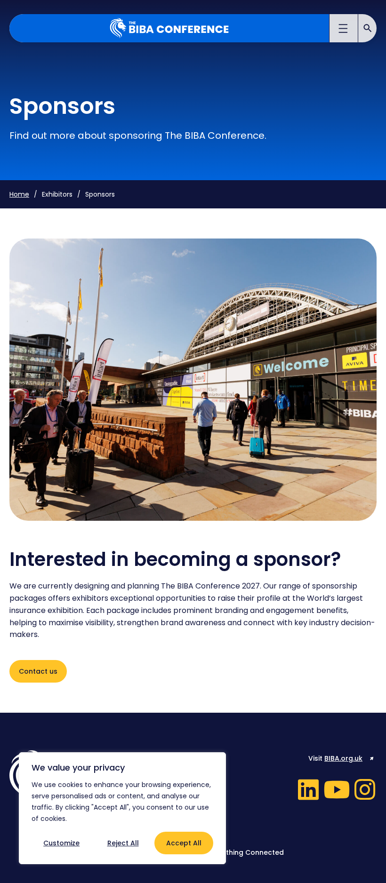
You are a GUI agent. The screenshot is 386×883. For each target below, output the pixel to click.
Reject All (123, 843)
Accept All (183, 843)
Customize (61, 843)
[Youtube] (336, 789)
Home (19, 194)
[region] (122, 808)
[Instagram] (365, 789)
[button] (344, 30)
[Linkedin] (308, 789)
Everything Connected (246, 852)
